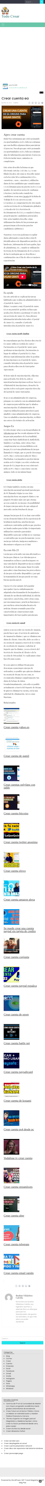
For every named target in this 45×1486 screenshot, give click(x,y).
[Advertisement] (22, 52)
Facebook (10, 1371)
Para (8, 1383)
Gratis (8, 1376)
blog (8, 1356)
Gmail (8, 1373)
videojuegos (9, 433)
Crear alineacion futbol (15, 1431)
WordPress (15, 1480)
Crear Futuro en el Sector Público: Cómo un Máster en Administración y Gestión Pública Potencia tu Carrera (22, 1413)
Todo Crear (10, 16)
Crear (8, 1361)
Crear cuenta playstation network (18, 1446)
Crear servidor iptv (11, 1441)
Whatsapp (10, 1386)
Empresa (10, 1366)
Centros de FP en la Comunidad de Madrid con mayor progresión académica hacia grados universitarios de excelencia (23, 1406)
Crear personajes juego (13, 1453)
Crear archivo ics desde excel (18, 88)
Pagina (9, 1381)
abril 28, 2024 (7, 103)
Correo (9, 1358)
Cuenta (15, 103)
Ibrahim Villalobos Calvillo (24, 1296)
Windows (9, 1388)
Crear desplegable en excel (15, 1443)
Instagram (10, 1378)
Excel (8, 1368)
